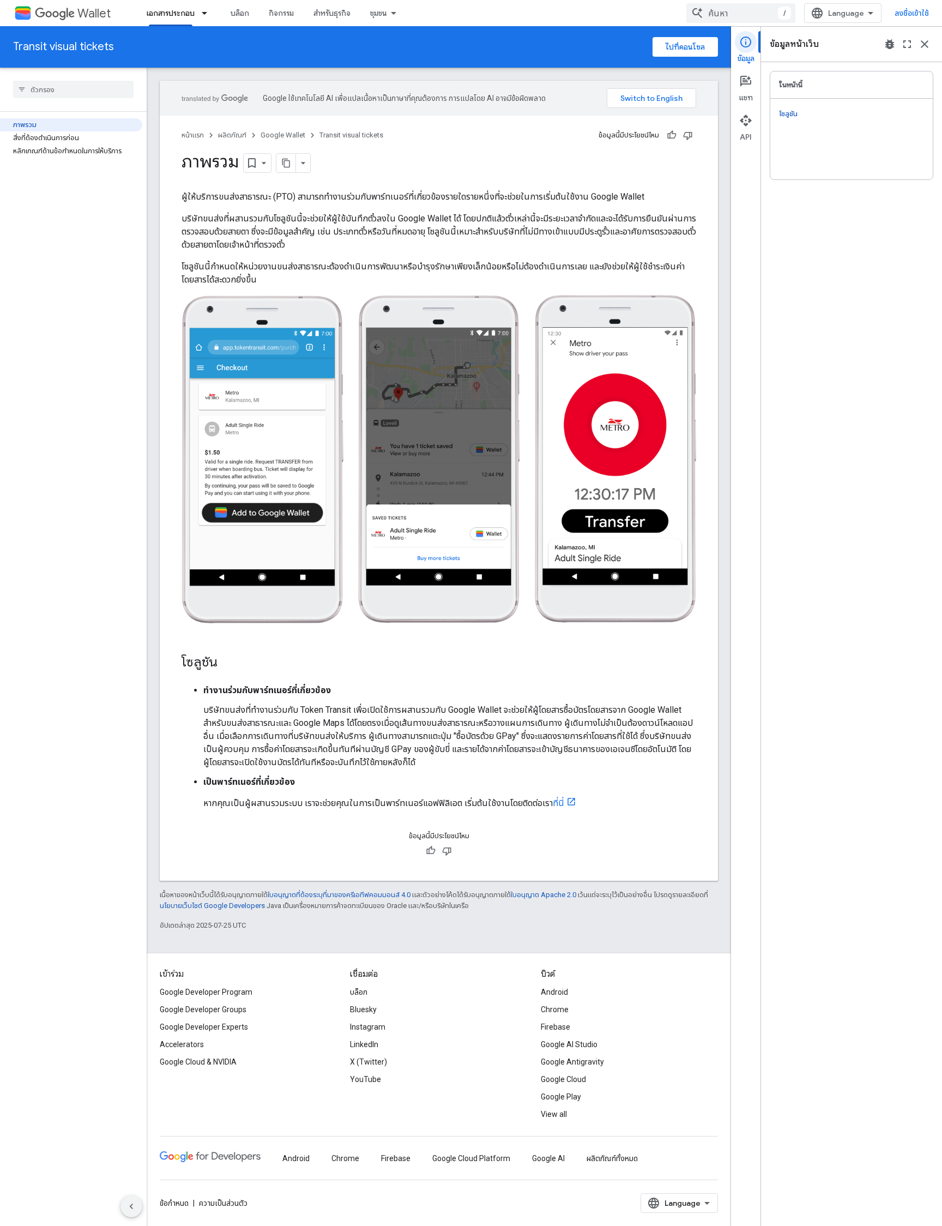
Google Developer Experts (204, 1027)
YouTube (365, 1079)
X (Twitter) (368, 1061)
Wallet (94, 13)
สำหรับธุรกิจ (332, 13)
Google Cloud (563, 1079)
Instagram (367, 1027)
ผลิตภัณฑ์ (232, 135)
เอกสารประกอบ (171, 13)
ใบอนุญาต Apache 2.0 (543, 895)
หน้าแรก (193, 135)
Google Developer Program (206, 992)
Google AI (548, 1158)
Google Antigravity (572, 1061)
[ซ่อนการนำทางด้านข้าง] (131, 1206)
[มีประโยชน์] (671, 135)
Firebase (555, 1027)
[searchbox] (73, 89)
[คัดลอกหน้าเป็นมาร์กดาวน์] (286, 163)
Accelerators (182, 1044)
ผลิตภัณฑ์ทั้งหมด (612, 1158)
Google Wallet (283, 135)
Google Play (561, 1096)
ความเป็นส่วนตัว (223, 1203)
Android (554, 992)
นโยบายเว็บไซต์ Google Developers (212, 906)
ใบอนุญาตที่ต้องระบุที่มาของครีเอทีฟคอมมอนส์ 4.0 (339, 895)
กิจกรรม (281, 13)
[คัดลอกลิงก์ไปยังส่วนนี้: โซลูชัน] (228, 663)
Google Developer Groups (203, 1009)
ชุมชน (378, 13)
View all (554, 1114)
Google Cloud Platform (471, 1158)
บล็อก (240, 13)
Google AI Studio (569, 1044)
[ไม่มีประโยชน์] (688, 135)
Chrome (555, 1009)
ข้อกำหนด (174, 1203)
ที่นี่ (558, 803)
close (924, 44)
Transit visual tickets (63, 46)
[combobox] (740, 13)
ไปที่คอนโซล (685, 47)
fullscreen (907, 44)
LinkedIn (364, 1044)
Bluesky (363, 1009)
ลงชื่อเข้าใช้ (912, 13)
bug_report (889, 44)
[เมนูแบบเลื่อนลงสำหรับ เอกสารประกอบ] (208, 13)
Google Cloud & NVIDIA (198, 1061)
